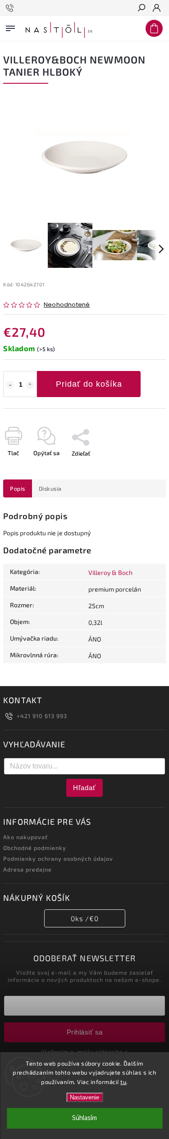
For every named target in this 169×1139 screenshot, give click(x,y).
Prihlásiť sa (85, 1032)
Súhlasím (84, 1118)
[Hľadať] (141, 8)
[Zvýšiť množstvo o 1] (30, 385)
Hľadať (84, 787)
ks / (85, 918)
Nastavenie (84, 1097)
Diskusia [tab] (50, 488)
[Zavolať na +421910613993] (11, 8)
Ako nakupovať (25, 837)
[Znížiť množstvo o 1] (10, 385)
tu (123, 1081)
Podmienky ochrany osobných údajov (58, 858)
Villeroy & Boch (110, 572)
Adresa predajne (27, 869)
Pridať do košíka (89, 384)
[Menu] (10, 26)
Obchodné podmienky (34, 847)
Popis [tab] (17, 488)
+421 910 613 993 (42, 715)
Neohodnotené (67, 305)
